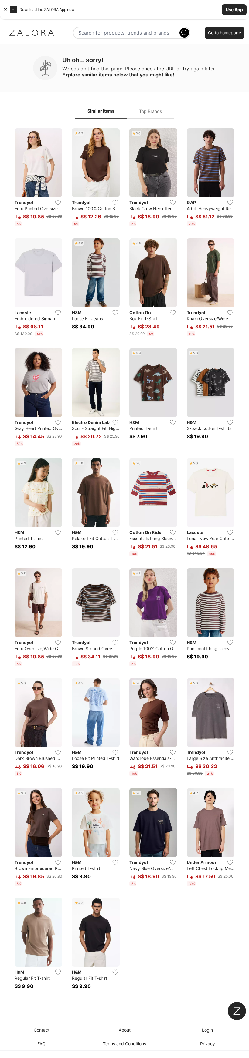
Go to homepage (224, 32)
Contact (41, 1030)
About (125, 1030)
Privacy (207, 1043)
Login (207, 1030)
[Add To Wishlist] (58, 203)
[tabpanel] (124, 562)
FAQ (41, 1043)
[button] (124, 9)
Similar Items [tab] (100, 110)
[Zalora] (31, 33)
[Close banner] (5, 10)
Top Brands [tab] (150, 111)
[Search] (184, 33)
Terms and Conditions (124, 1043)
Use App (234, 9)
